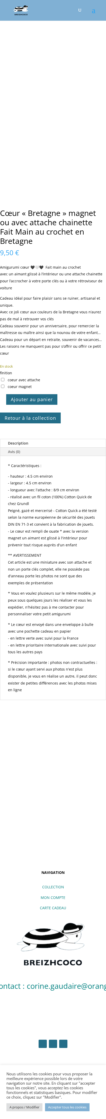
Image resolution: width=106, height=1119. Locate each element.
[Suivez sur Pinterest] (63, 1044)
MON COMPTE (53, 897)
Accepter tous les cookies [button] (67, 1107)
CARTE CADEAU (53, 907)
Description (18, 443)
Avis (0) (14, 451)
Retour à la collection (30, 418)
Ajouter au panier (32, 399)
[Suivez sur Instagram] (53, 1044)
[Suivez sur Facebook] (43, 1044)
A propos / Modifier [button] (24, 1107)
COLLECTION (53, 886)
